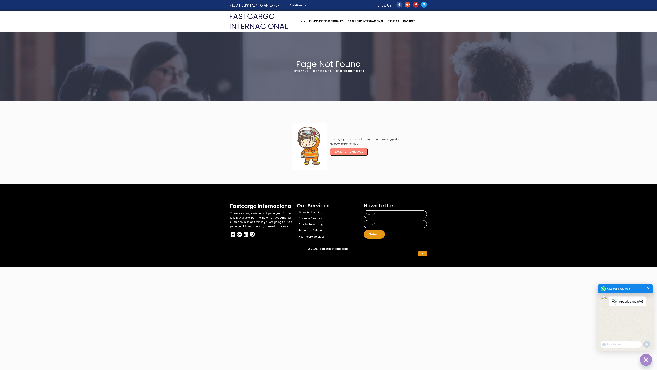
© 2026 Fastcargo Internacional (328, 248)
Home (296, 70)
